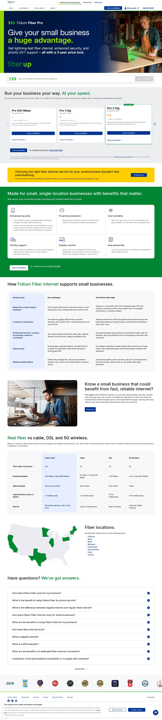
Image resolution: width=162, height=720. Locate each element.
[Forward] (155, 124)
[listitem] (9, 701)
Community (25, 697)
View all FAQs (79, 669)
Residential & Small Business (70, 2)
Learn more (90, 409)
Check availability (113, 8)
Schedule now (139, 175)
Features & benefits (18, 139)
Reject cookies (117, 710)
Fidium (91, 395)
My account (131, 8)
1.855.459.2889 (56, 150)
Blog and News (57, 697)
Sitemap (70, 697)
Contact (45, 697)
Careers (36, 697)
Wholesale (98, 2)
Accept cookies (136, 710)
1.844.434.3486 (148, 8)
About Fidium (12, 697)
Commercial (87, 2)
